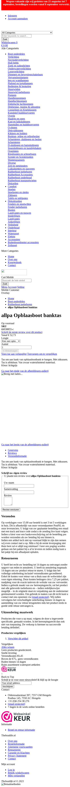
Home (11, 298)
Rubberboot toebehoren (20, 304)
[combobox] (16, 36)
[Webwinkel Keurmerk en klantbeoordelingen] (8, 671)
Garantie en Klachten (19, 752)
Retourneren (14, 749)
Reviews (12, 453)
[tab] (38, 456)
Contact (12, 758)
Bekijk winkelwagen (18, 772)
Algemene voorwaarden (20, 746)
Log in (11, 769)
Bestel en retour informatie (21, 729)
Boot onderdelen (16, 301)
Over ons (12, 741)
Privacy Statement (17, 755)
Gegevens (13, 450)
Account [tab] (12, 287)
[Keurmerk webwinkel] (15, 721)
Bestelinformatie (16, 744)
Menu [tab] (4, 287)
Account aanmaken (18, 18)
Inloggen (12, 15)
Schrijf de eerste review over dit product (21, 332)
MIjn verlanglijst (16, 775)
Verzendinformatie (17, 456)
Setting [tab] (20, 287)
